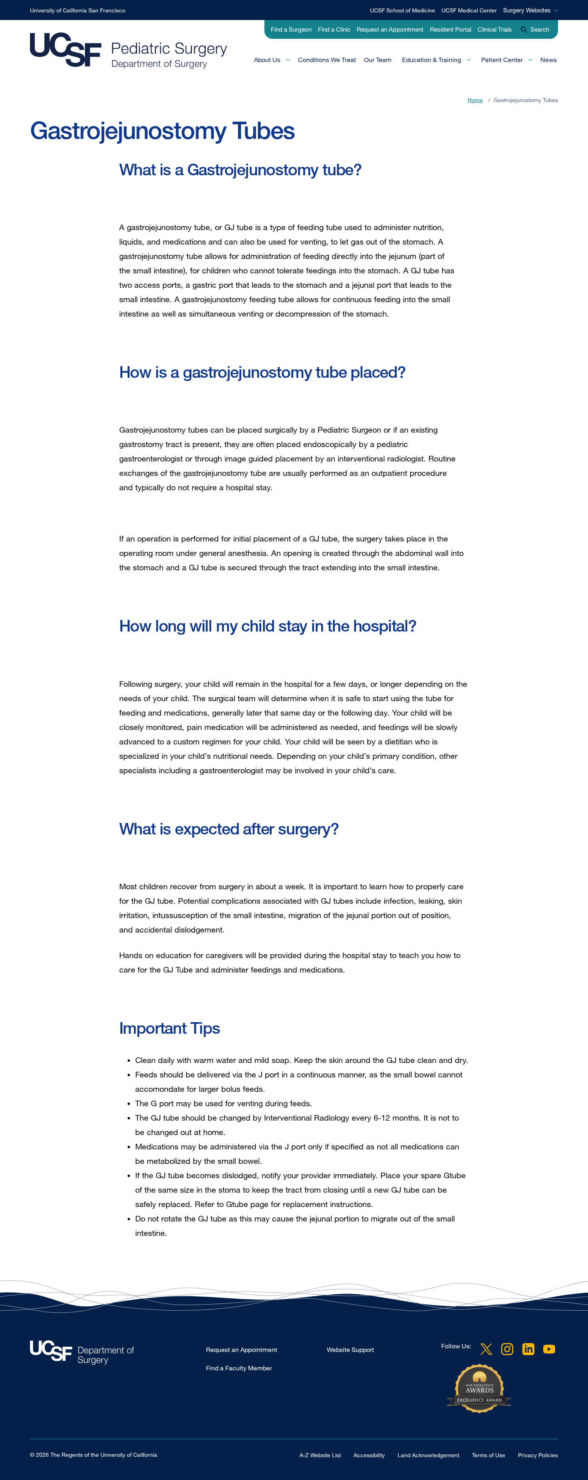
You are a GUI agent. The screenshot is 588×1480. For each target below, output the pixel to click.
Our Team (378, 60)
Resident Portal (450, 29)
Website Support (350, 1350)
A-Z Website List (320, 1455)
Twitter (486, 1349)
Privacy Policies (538, 1455)
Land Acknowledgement (428, 1455)
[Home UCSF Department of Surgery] (118, 1354)
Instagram (507, 1349)
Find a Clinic (334, 29)
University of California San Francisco (77, 10)
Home (475, 99)
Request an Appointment (390, 29)
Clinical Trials (495, 29)
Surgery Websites (527, 10)
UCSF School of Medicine (402, 10)
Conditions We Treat (327, 60)
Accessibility (369, 1455)
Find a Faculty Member (239, 1368)
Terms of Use (488, 1455)
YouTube (549, 1349)
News (548, 60)
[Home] (137, 50)
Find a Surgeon (291, 29)
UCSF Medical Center (469, 10)
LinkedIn (528, 1349)
